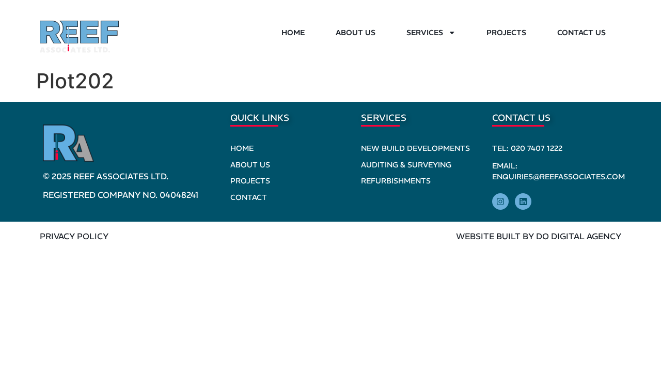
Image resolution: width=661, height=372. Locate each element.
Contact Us (581, 32)
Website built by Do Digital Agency (538, 236)
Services (424, 32)
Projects (506, 32)
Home (293, 32)
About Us (355, 32)
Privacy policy (74, 236)
